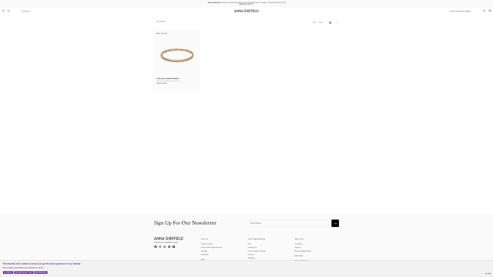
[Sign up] (335, 223)
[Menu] (3, 10)
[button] (160, 54)
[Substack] (173, 246)
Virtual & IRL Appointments (211, 247)
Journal (298, 247)
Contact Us (252, 247)
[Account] (484, 11)
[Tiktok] (164, 246)
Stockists (204, 254)
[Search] (8, 11)
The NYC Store (207, 244)
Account (251, 254)
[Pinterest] (169, 246)
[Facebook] (155, 246)
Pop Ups (204, 251)
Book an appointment (460, 11)
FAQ (249, 244)
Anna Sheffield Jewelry (169, 242)
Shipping (251, 258)
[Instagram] (160, 246)
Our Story (298, 244)
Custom (25, 11)
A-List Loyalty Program (257, 251)
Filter (162, 21)
